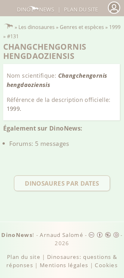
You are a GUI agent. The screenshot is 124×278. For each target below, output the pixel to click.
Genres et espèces (82, 27)
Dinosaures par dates (62, 183)
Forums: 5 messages (39, 143)
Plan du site (81, 9)
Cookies (106, 265)
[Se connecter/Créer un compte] (113, 13)
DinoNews (35, 9)
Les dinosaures (36, 27)
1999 (115, 27)
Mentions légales (64, 265)
